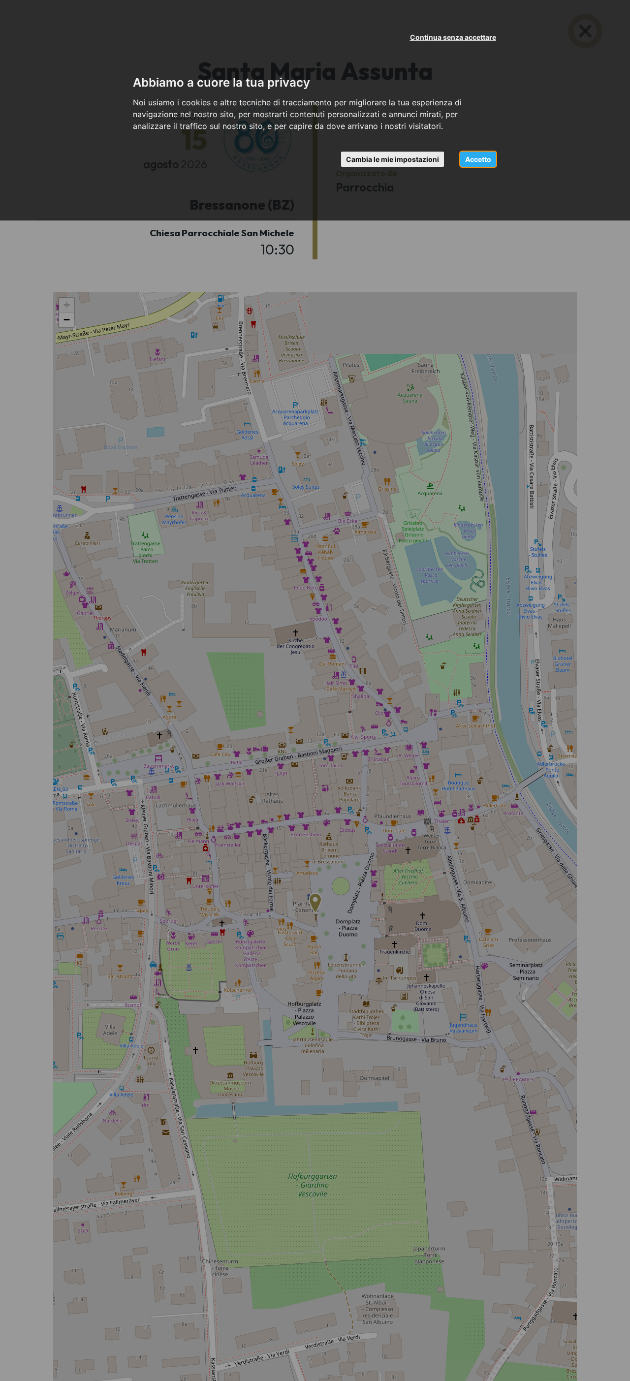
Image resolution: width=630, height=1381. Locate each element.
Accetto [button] (478, 159)
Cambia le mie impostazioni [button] (392, 159)
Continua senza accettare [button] (453, 37)
